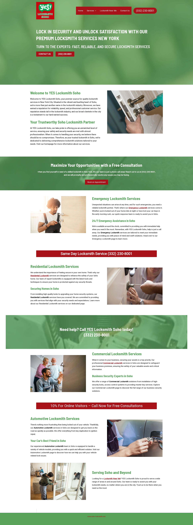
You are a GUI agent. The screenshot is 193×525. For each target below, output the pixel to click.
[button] (95, 11)
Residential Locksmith (39, 275)
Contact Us (125, 10)
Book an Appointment (96, 182)
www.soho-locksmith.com (96, 516)
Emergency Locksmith (138, 208)
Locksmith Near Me (108, 10)
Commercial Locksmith (112, 363)
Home (80, 10)
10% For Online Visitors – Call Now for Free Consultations (96, 406)
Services (90, 10)
